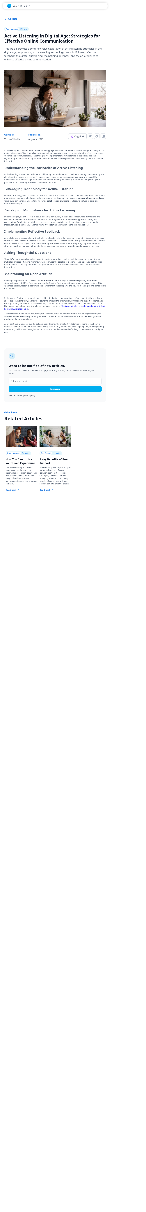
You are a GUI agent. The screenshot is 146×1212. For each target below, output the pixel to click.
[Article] (21, 436)
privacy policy (29, 395)
